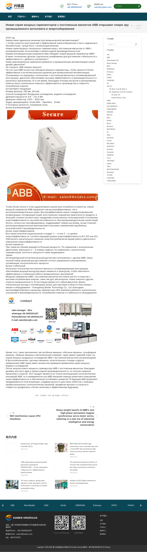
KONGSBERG (111, 109)
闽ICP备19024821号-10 (96, 547)
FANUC (109, 77)
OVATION (110, 138)
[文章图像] (12, 447)
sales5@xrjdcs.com (102, 7)
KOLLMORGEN (112, 106)
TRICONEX (110, 161)
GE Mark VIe (115, 95)
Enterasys (110, 72)
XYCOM (109, 175)
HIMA (109, 100)
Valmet (109, 163)
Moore (109, 123)
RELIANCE (110, 143)
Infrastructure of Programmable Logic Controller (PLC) (34, 445)
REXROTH (110, 146)
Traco (109, 158)
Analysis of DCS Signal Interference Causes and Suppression (83, 482)
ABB (108, 57)
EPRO (109, 75)
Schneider (110, 152)
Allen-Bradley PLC (113, 60)
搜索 (136, 44)
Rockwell (110, 149)
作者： (54, 395)
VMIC (109, 166)
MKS (108, 118)
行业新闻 (43, 395)
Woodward (110, 172)
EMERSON (110, 69)
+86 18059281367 (74, 7)
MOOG (109, 120)
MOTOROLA (111, 129)
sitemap (107, 547)
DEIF (108, 66)
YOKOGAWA (111, 181)
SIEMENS (110, 155)
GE (108, 83)
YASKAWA (110, 178)
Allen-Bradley (29, 505)
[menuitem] (10, 17)
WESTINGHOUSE (113, 169)
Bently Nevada (112, 63)
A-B (108, 55)
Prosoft (109, 141)
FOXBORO (110, 80)
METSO (109, 115)
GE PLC (109, 86)
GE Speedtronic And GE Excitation (120, 92)
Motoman (110, 126)
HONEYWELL (111, 103)
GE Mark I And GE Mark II (118, 89)
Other (108, 135)
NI (107, 132)
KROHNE (110, 112)
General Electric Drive (118, 98)
